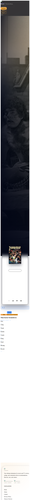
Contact (6, 494)
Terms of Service (8, 499)
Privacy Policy (7, 496)
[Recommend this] (13, 300)
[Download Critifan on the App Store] (8, 481)
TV (5, 4)
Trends (4, 8)
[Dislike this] (17, 300)
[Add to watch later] (9, 300)
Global (9, 312)
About (5, 492)
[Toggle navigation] (2, 15)
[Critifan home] (15, 2)
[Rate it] (21, 300)
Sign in (3, 10)
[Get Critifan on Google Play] (18, 481)
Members (8, 4)
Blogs (11, 4)
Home (6, 267)
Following (4, 312)
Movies (2, 4)
